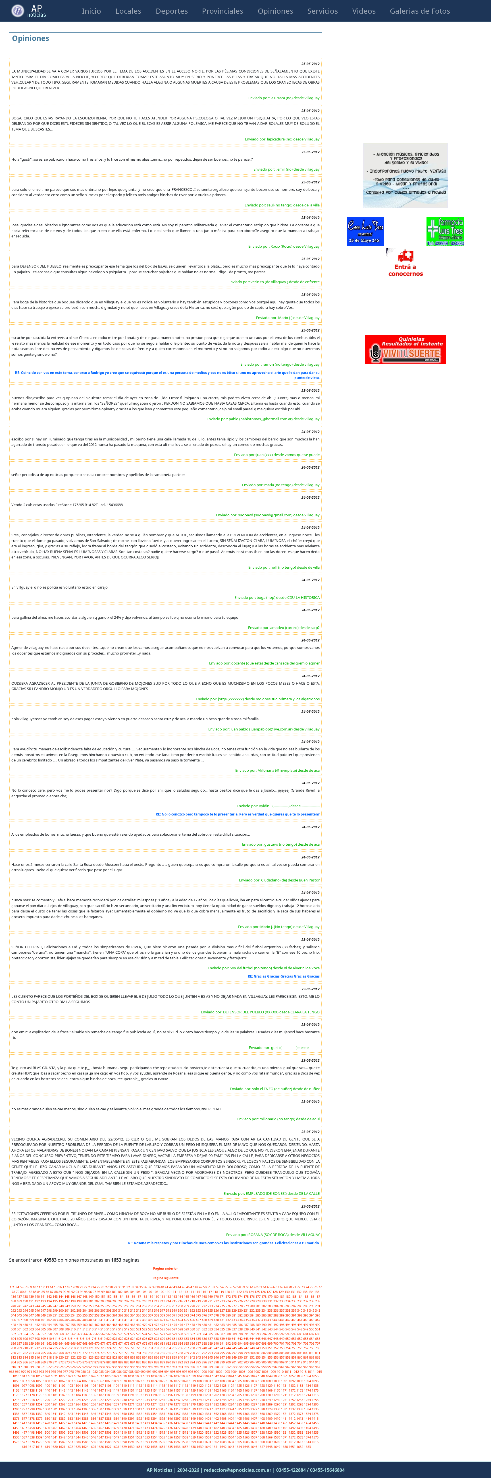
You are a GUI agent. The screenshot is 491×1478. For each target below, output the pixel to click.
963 (294, 1367)
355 (79, 1315)
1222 (62, 1400)
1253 (300, 1400)
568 (109, 1334)
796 (229, 1353)
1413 (300, 1418)
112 (180, 1291)
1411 (285, 1418)
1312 (139, 1409)
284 (276, 1306)
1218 (32, 1400)
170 (217, 1296)
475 (175, 1324)
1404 (231, 1418)
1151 (131, 1390)
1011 (288, 1371)
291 (317, 1306)
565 (91, 1334)
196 (62, 1301)
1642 (223, 1446)
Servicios (322, 11)
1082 (216, 1381)
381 (235, 1315)
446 (312, 1320)
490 (264, 1324)
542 (264, 1329)
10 (35, 1287)
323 (199, 1310)
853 (258, 1357)
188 (14, 1301)
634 (193, 1338)
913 (306, 1362)
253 (91, 1306)
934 (121, 1367)
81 (26, 1291)
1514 (154, 1432)
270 (193, 1306)
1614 (308, 1442)
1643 (231, 1446)
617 (91, 1338)
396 (14, 1320)
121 (234, 1291)
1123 (223, 1385)
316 (157, 1310)
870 (50, 1362)
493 (282, 1324)
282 (264, 1306)
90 (65, 1291)
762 (26, 1353)
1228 (108, 1400)
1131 (285, 1385)
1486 (246, 1428)
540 (252, 1329)
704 (300, 1343)
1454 (308, 1423)
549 (306, 1329)
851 (246, 1357)
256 (109, 1306)
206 (121, 1301)
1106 (93, 1385)
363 (127, 1315)
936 (133, 1367)
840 (181, 1357)
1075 (162, 1381)
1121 (208, 1385)
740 (205, 1348)
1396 (170, 1418)
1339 (39, 1413)
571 (127, 1334)
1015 (318, 1371)
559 (56, 1334)
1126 (246, 1385)
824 (85, 1357)
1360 (200, 1413)
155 (127, 1296)
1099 (39, 1385)
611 (56, 1338)
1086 (246, 1381)
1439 (193, 1423)
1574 (308, 1437)
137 (20, 1296)
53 (218, 1287)
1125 (239, 1385)
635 (199, 1338)
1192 (139, 1395)
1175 (315, 1390)
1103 (70, 1385)
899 (223, 1362)
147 (79, 1296)
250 (73, 1306)
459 (79, 1324)
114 (192, 1291)
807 (294, 1353)
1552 (139, 1437)
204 (109, 1301)
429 (211, 1320)
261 (139, 1306)
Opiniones (275, 11)
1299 (39, 1409)
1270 (124, 1404)
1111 (131, 1385)
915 (317, 1362)
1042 (216, 1376)
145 (67, 1296)
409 (91, 1320)
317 (163, 1310)
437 (258, 1320)
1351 (131, 1413)
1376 (16, 1418)
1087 (254, 1381)
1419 (39, 1423)
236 (300, 1301)
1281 (208, 1404)
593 (258, 1334)
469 (139, 1324)
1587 (101, 1442)
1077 (177, 1381)
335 (270, 1310)
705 (306, 1343)
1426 (93, 1423)
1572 (292, 1437)
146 (73, 1296)
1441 (208, 1423)
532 (205, 1329)
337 (282, 1310)
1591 (131, 1442)
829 (115, 1357)
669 (91, 1343)
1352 (139, 1413)
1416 (16, 1423)
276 (229, 1306)
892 (181, 1362)
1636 (177, 1446)
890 (169, 1362)
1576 (16, 1442)
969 (18, 1371)
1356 (170, 1413)
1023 (70, 1376)
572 (133, 1334)
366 (145, 1315)
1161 (208, 1390)
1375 (315, 1413)
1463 (70, 1428)
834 (145, 1357)
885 (139, 1362)
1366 (246, 1413)
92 (73, 1291)
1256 (16, 1404)
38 (154, 1287)
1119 (193, 1385)
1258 (32, 1404)
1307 (101, 1409)
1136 (16, 1390)
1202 (216, 1395)
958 (264, 1367)
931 (103, 1367)
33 (133, 1287)
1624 (85, 1446)
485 (235, 1324)
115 (198, 1291)
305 (91, 1310)
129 (281, 1291)
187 (317, 1296)
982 (96, 1371)
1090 (277, 1381)
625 (139, 1338)
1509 (116, 1432)
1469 (116, 1428)
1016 (16, 1376)
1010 (280, 1371)
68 (282, 1287)
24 (94, 1287)
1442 (216, 1423)
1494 (308, 1428)
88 (56, 1291)
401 (44, 1320)
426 (193, 1320)
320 (181, 1310)
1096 (16, 1385)
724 (109, 1348)
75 (312, 1287)
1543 (70, 1437)
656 (14, 1343)
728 (133, 1348)
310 (121, 1310)
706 (312, 1343)
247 (56, 1306)
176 (252, 1296)
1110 (124, 1385)
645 (258, 1338)
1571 (285, 1437)
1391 (131, 1418)
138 (26, 1296)
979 (78, 1371)
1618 (39, 1446)
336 (276, 1310)
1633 (154, 1446)
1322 (216, 1409)
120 (228, 1291)
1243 (223, 1400)
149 (91, 1296)
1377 (24, 1418)
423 (175, 1320)
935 (127, 1367)
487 (246, 1324)
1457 (24, 1428)
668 (85, 1343)
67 (278, 1287)
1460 (47, 1428)
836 (157, 1357)
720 (85, 1348)
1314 (154, 1409)
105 (138, 1291)
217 (187, 1301)
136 (14, 1296)
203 (103, 1301)
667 (79, 1343)
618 (97, 1338)
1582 (62, 1442)
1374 (308, 1413)
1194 (154, 1395)
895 (199, 1362)
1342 (62, 1413)
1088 (262, 1381)
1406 (246, 1418)
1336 (16, 1413)
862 (312, 1357)
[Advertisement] (405, 403)
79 (18, 1291)
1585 (85, 1442)
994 (167, 1371)
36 (145, 1287)
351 (56, 1315)
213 (163, 1301)
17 (65, 1287)
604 (14, 1338)
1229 (116, 1400)
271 (199, 1306)
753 (282, 1348)
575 (151, 1334)
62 (256, 1287)
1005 (242, 1371)
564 (85, 1334)
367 (151, 1315)
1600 (200, 1442)
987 (125, 1371)
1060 (47, 1381)
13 (47, 1287)
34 (137, 1287)
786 (169, 1353)
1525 (239, 1432)
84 (39, 1291)
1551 (131, 1437)
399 (32, 1320)
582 (193, 1334)
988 (131, 1371)
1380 (47, 1418)
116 (204, 1291)
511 (79, 1329)
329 (235, 1310)
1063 (70, 1381)
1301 (55, 1409)
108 (156, 1291)
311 (127, 1310)
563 (79, 1334)
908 (276, 1362)
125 (258, 1291)
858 (288, 1357)
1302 (62, 1409)
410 (97, 1320)
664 (62, 1343)
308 (109, 1310)
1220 (47, 1400)
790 (193, 1353)
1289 (269, 1404)
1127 (254, 1385)
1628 (116, 1446)
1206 (246, 1395)
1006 (250, 1371)
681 (163, 1343)
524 (157, 1329)
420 (157, 1320)
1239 (193, 1400)
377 (211, 1315)
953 (235, 1367)
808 (300, 1353)
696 (252, 1343)
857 (282, 1357)
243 (32, 1306)
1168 (262, 1390)
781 (139, 1353)
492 (276, 1324)
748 (252, 1348)
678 (145, 1343)
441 (282, 1320)
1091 (285, 1381)
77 (320, 1287)
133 (305, 1291)
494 (288, 1324)
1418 (32, 1423)
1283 (223, 1404)
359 (103, 1315)
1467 (101, 1428)
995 (173, 1371)
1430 (124, 1423)
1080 (200, 1381)
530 (193, 1329)
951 (223, 1367)
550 (312, 1329)
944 (181, 1367)
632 (181, 1338)
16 (60, 1287)
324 (205, 1310)
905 (258, 1362)
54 (222, 1287)
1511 (131, 1432)
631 (175, 1338)
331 (246, 1310)
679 (151, 1343)
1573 (300, 1437)
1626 (101, 1446)
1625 (93, 1446)
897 (211, 1362)
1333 (300, 1409)
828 (109, 1357)
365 (139, 1315)
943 (175, 1367)
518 (121, 1329)
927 (79, 1367)
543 (270, 1329)
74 (307, 1287)
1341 (55, 1413)
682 (169, 1343)
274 (217, 1306)
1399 (193, 1418)
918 (26, 1367)
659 (32, 1343)
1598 (185, 1442)
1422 (62, 1423)
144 (62, 1296)
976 (60, 1371)
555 (32, 1334)
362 (121, 1315)
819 (56, 1357)
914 (312, 1362)
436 (252, 1320)
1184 (78, 1395)
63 (261, 1287)
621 (115, 1338)
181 (282, 1296)
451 (32, 1324)
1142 (62, 1390)
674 (121, 1343)
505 (44, 1329)
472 (157, 1324)
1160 (200, 1390)
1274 (154, 1404)
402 (50, 1320)
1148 (108, 1390)
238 (312, 1301)
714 (50, 1348)
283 (270, 1306)
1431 (131, 1423)
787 (175, 1353)
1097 (24, 1385)
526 (169, 1329)
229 (258, 1301)
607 (32, 1338)
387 (270, 1315)
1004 (234, 1371)
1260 (47, 1404)
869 (44, 1362)
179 (270, 1296)
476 (181, 1324)
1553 (147, 1437)
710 (26, 1348)
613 (67, 1338)
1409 (269, 1418)
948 (205, 1367)
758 (312, 1348)
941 (163, 1367)
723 (103, 1348)
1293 (300, 1404)
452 (38, 1324)
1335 (315, 1409)
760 (14, 1353)
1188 (108, 1395)
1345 (85, 1413)
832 (133, 1357)
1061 (55, 1381)
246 (50, 1306)
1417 (24, 1423)
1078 (185, 1381)
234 (288, 1301)
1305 (85, 1409)
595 (270, 1334)
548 (300, 1329)
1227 (101, 1400)
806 (288, 1353)
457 (67, 1324)
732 (157, 1348)
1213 (300, 1395)
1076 (170, 1381)
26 (103, 1287)
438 (264, 1320)
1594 (154, 1442)
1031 (131, 1376)
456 (62, 1324)
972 (36, 1371)
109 (162, 1291)
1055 (315, 1376)
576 (157, 1334)
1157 (177, 1390)
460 (85, 1324)
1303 (70, 1409)
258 (121, 1306)
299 (56, 1310)
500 (14, 1329)
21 (82, 1287)
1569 (269, 1437)
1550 (124, 1437)
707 (317, 1343)
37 (150, 1287)
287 (294, 1306)
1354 (154, 1413)
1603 (223, 1442)
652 (300, 1338)
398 (26, 1320)
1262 (62, 1404)
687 (199, 1343)
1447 (254, 1423)
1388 (108, 1418)
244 (38, 1306)
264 (157, 1306)
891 (175, 1362)
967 (317, 1367)
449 (20, 1324)
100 (108, 1291)
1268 (108, 1404)
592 (252, 1334)
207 (127, 1301)
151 (103, 1296)
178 (264, 1296)
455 (56, 1324)
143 (56, 1296)
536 (229, 1329)
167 (199, 1296)
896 (205, 1362)
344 (14, 1315)
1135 (315, 1385)
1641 (216, 1446)
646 (264, 1338)
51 (209, 1287)
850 (241, 1357)
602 (312, 1334)
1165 (239, 1390)
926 (73, 1367)
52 (214, 1287)
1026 (93, 1376)
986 (119, 1371)
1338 (32, 1413)
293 (20, 1310)
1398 (185, 1418)
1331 (285, 1409)
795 (223, 1353)
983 (102, 1371)
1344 (78, 1413)
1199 (193, 1395)
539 (246, 1329)
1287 (254, 1404)
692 (229, 1343)
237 (306, 1301)
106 (144, 1291)
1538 (32, 1437)
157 (139, 1296)
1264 (78, 1404)
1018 (32, 1376)
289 (306, 1306)
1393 (147, 1418)
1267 (101, 1404)
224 (229, 1301)
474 (169, 1324)
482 (217, 1324)
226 (241, 1301)
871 (56, 1362)
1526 (246, 1432)
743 (223, 1348)
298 (50, 1310)
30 (120, 1287)
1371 (285, 1413)
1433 (147, 1423)
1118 (185, 1385)
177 (258, 1296)
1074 (154, 1381)
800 (252, 1353)
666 (73, 1343)
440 (276, 1320)
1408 (262, 1418)
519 (127, 1329)
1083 (223, 1381)
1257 (24, 1404)
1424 (78, 1423)
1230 (124, 1400)
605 (20, 1338)
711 (32, 1348)
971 (30, 1371)
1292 (292, 1404)
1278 (185, 1404)
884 (133, 1362)
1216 (16, 1400)
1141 (55, 1390)
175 (246, 1296)
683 (175, 1343)
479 (199, 1324)
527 (175, 1329)
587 (223, 1334)
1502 (62, 1432)
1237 (177, 1400)
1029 (116, 1376)
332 (252, 1310)
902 (241, 1362)
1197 (177, 1395)
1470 (124, 1428)
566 (97, 1334)
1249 (269, 1400)
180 (276, 1296)
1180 (47, 1395)
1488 (262, 1428)
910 (288, 1362)
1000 (204, 1371)
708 (14, 1348)
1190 (124, 1395)
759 (317, 1348)
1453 (300, 1423)
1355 (162, 1413)
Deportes (172, 11)
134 (311, 1291)
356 (85, 1315)
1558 (185, 1437)
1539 (39, 1437)
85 (43, 1291)
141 (44, 1296)
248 (62, 1306)
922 (50, 1367)
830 (121, 1357)
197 (67, 1301)
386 (264, 1315)
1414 (308, 1418)
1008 (265, 1371)
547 (294, 1329)
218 (193, 1301)
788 (181, 1353)
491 (270, 1324)
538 (241, 1329)
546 (288, 1329)
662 (50, 1343)
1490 (277, 1428)
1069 (116, 1381)
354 (73, 1315)
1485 (239, 1428)
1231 (131, 1400)
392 (300, 1315)
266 (169, 1306)
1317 (177, 1409)
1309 (116, 1409)
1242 (216, 1400)
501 (20, 1329)
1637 (185, 1446)
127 (269, 1291)
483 (223, 1324)
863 (317, 1357)
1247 (254, 1400)
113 (186, 1291)
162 (169, 1296)
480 (205, 1324)
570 (121, 1334)
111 (174, 1291)
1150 (124, 1390)
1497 (24, 1432)
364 (133, 1315)
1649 (277, 1446)
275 (223, 1306)
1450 (277, 1423)
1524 (231, 1432)
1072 (139, 1381)
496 (300, 1324)
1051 (285, 1376)
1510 (124, 1432)
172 (229, 1296)
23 (90, 1287)
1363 (223, 1413)
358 (97, 1315)
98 (99, 1291)
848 (229, 1357)
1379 (39, 1418)
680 (157, 1343)
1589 (116, 1442)
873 (67, 1362)
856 (276, 1357)
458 (73, 1324)
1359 (193, 1413)
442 (288, 1320)
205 (115, 1301)
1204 (231, 1395)
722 (97, 1348)
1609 (269, 1442)
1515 (162, 1432)
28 (111, 1287)
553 (20, 1334)
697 (258, 1343)
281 (258, 1306)
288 (300, 1306)
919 (32, 1367)
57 (235, 1287)
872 (62, 1362)
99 (103, 1291)
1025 (85, 1376)
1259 (39, 1404)
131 (293, 1291)
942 (169, 1367)
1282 (216, 1404)
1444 (231, 1423)
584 (205, 1334)
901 (235, 1362)
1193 (147, 1395)
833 (139, 1357)
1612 (292, 1442)
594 (264, 1334)
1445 (239, 1423)
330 (241, 1310)
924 (62, 1367)
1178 (32, 1395)
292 (14, 1310)
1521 (208, 1432)
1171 (285, 1390)
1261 (55, 1404)
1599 (193, 1442)
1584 (78, 1442)
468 (133, 1324)
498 (312, 1324)
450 (26, 1324)
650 (288, 1338)
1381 (55, 1418)
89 (61, 1291)
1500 (47, 1432)
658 (26, 1343)
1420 (47, 1423)
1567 (254, 1437)
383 (246, 1315)
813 (20, 1357)
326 (217, 1310)
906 (264, 1362)
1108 (108, 1385)
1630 (131, 1446)
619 (103, 1338)
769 (67, 1353)
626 (145, 1338)
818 (50, 1357)
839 (175, 1357)
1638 (193, 1446)
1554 (154, 1437)
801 (258, 1353)
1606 (246, 1442)
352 (62, 1315)
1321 (208, 1409)
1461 (55, 1428)
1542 (62, 1437)
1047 (254, 1376)
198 (73, 1301)
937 (139, 1367)
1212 (292, 1395)
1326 (246, 1409)
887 (151, 1362)
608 (38, 1338)
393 (306, 1315)
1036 (170, 1376)
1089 (269, 1381)
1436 (170, 1423)
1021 (55, 1376)
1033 (147, 1376)
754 (288, 1348)
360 (109, 1315)
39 (158, 1287)
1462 (62, 1428)
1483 (223, 1428)
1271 (131, 1404)
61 (252, 1287)
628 (157, 1338)
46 (188, 1287)
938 (145, 1367)
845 (211, 1357)
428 (205, 1320)
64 (265, 1287)
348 (38, 1315)
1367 (254, 1413)
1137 (24, 1390)
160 (157, 1296)
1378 (32, 1418)
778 (121, 1353)
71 (295, 1287)
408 (85, 1320)
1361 (208, 1413)
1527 (254, 1432)
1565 (239, 1437)
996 (179, 1371)
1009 (273, 1371)
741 (211, 1348)
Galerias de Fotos (420, 11)
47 (192, 1287)
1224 (78, 1400)
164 (181, 1296)
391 (294, 1315)
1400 (200, 1418)
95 (86, 1291)
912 (300, 1362)
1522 (216, 1432)
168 (205, 1296)
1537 (24, 1437)
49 (201, 1287)
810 (312, 1353)
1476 (170, 1428)
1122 (216, 1385)
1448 (262, 1423)
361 (115, 1315)
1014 (311, 1371)
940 (157, 1367)
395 (317, 1315)
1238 (185, 1400)
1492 (292, 1428)
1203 (223, 1395)
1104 (78, 1385)
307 (103, 1310)
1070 (124, 1381)
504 (38, 1329)
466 (121, 1324)
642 (241, 1338)
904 (252, 1362)
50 (205, 1287)
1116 (170, 1385)
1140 (47, 1390)
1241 (208, 1400)
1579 (39, 1442)
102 (120, 1291)
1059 (39, 1381)
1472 (139, 1428)
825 (91, 1357)
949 (211, 1367)
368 (157, 1315)
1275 (162, 1404)
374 (193, 1315)
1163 (223, 1390)
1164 (231, 1390)
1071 (131, 1381)
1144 (78, 1390)
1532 (292, 1432)
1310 (124, 1409)
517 (115, 1329)
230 (264, 1301)
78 (14, 1291)
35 (141, 1287)
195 (56, 1301)
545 (282, 1329)
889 (163, 1362)
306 (97, 1310)
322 (193, 1310)
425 (187, 1320)
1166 (246, 1390)
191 (32, 1301)
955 (246, 1367)
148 (85, 1296)
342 (312, 1310)
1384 (78, 1418)
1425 (85, 1423)
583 (199, 1334)
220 (205, 1301)
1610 (277, 1442)
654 (312, 1338)
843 (199, 1357)
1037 (177, 1376)
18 (69, 1287)
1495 (315, 1428)
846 (217, 1357)
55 (226, 1287)
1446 (246, 1423)
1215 (315, 1395)
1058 (32, 1381)
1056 (16, 1381)
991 (149, 1371)
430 (217, 1320)
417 (139, 1320)
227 (246, 1301)
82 (31, 1291)
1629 (124, 1446)
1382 (62, 1418)
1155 (162, 1390)
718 (73, 1348)
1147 (101, 1390)
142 (50, 1296)
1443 (223, 1423)
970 (24, 1371)
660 (38, 1343)
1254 (308, 1400)
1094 (308, 1381)
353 (67, 1315)
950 (217, 1367)
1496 (16, 1432)
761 (20, 1353)
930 (97, 1367)
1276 (170, 1404)
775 (103, 1353)
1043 (223, 1376)
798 (241, 1353)
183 (294, 1296)
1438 (185, 1423)
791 (199, 1353)
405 (67, 1320)
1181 (55, 1395)
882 (121, 1362)
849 (235, 1357)
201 (91, 1301)
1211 (285, 1395)
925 (67, 1367)
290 (312, 1306)
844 (205, 1357)
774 (97, 1353)
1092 (292, 1381)
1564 (231, 1437)
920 (38, 1367)
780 (133, 1353)
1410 (277, 1418)
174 (241, 1296)
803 (270, 1353)
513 (91, 1329)
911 (294, 1362)
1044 (231, 1376)
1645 (246, 1446)
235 (294, 1301)
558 (50, 1334)
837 (163, 1357)
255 (103, 1306)
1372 (292, 1413)
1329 (269, 1409)
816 (38, 1357)
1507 (101, 1432)
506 (50, 1329)
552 (14, 1334)
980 (84, 1371)
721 (91, 1348)
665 (67, 1343)
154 (121, 1296)
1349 (116, 1413)
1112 (139, 1385)
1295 (315, 1404)
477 (187, 1324)
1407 (254, 1418)
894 (193, 1362)
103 (126, 1291)
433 (235, 1320)
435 (246, 1320)
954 (241, 1367)
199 (79, 1301)
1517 (177, 1432)
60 (248, 1287)
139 (32, 1296)
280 (252, 1306)
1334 (308, 1409)
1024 (78, 1376)
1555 (162, 1437)
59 (244, 1287)
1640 (208, 1446)
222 (217, 1301)
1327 (254, 1409)
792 (205, 1353)
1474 (154, 1428)
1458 (32, 1428)
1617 (32, 1446)
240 (14, 1306)
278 (241, 1306)
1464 (78, 1428)
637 (211, 1338)
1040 (200, 1376)
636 (205, 1338)
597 (282, 1334)
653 (306, 1338)
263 (151, 1306)
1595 (162, 1442)
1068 (108, 1381)
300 (62, 1310)
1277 (177, 1404)
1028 (108, 1376)
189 (20, 1301)
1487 (254, 1428)
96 (90, 1291)
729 (139, 1348)
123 (246, 1291)
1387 (101, 1418)
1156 (170, 1390)
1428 (108, 1423)
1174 (308, 1390)
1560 (200, 1437)
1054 (308, 1376)
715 (56, 1348)
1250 (277, 1400)
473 (163, 1324)
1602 (216, 1442)
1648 (269, 1446)
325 (211, 1310)
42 (171, 1287)
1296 (16, 1409)
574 (145, 1334)
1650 (285, 1446)
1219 (39, 1400)
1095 (315, 1381)
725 (115, 1348)
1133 (300, 1385)
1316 (170, 1409)
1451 (285, 1423)
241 (20, 1306)
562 (73, 1334)
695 (246, 1343)
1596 (170, 1442)
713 (44, 1348)
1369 (269, 1413)
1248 (262, 1400)
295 (32, 1310)
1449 (269, 1423)
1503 (70, 1432)
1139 (39, 1390)
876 (85, 1362)
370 (169, 1315)
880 (109, 1362)
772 (85, 1353)
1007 (257, 1371)
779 (127, 1353)
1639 (200, 1446)
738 (193, 1348)
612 (62, 1338)
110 (168, 1291)
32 (128, 1287)
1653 (307, 1446)
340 (300, 1310)
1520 (200, 1432)
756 (300, 1348)
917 (20, 1367)
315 (151, 1310)
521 (139, 1329)
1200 (200, 1395)
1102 (62, 1385)
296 (38, 1310)
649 (282, 1338)
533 (211, 1329)
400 (38, 1320)
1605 (239, 1442)
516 (109, 1329)
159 (151, 1296)
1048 (262, 1376)
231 (270, 1301)
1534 (308, 1432)
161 (163, 1296)
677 (139, 1343)
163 (175, 1296)
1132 (292, 1385)
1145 (85, 1390)
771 (79, 1353)
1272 (139, 1404)
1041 (208, 1376)
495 (294, 1324)
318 (169, 1310)
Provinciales (222, 11)
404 (62, 1320)
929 (91, 1367)
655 (317, 1338)
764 (38, 1353)
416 (133, 1320)
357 (91, 1315)
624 (133, 1338)
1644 (239, 1446)
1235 (162, 1400)
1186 (93, 1395)
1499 (39, 1432)
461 (91, 1324)
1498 (32, 1432)
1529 (269, 1432)
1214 (308, 1395)
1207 (254, 1395)
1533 (300, 1432)
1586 (93, 1442)
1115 (162, 1385)
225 (235, 1301)
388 (276, 1315)
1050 (277, 1376)
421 (163, 1320)
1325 (239, 1409)
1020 (47, 1376)
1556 (170, 1437)
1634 (162, 1446)
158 (145, 1296)
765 (44, 1353)
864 (14, 1362)
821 (67, 1357)
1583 (70, 1442)
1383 (70, 1418)
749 (258, 1348)
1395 (162, 1418)
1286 (246, 1404)
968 (12, 1371)
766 (50, 1353)
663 (56, 1343)
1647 (262, 1446)
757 (306, 1348)
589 (235, 1334)
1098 (32, 1385)
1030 (124, 1376)
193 (44, 1301)
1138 (32, 1390)
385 (258, 1315)
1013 (303, 1371)
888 (157, 1362)
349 (44, 1315)
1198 (185, 1395)
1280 (200, 1404)
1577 (24, 1442)
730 (145, 1348)
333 (258, 1310)
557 (44, 1334)
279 (246, 1306)
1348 (108, 1413)
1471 (131, 1428)
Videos (364, 11)
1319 (193, 1409)
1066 (93, 1381)
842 (193, 1357)
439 (270, 1320)
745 (235, 1348)
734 (169, 1348)
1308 (108, 1409)
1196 (170, 1395)
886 (145, 1362)
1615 (315, 1442)
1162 (216, 1390)
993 (161, 1371)
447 (317, 1320)
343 (317, 1310)
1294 (308, 1404)
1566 (246, 1437)
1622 (70, 1446)
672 (109, 1343)
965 (306, 1367)
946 (193, 1367)
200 (85, 1301)
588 (229, 1334)
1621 (62, 1446)
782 (145, 1353)
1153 (147, 1390)
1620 (55, 1446)
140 (38, 1296)
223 (223, 1301)
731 (151, 1348)
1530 (277, 1432)
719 (79, 1348)
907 (270, 1362)
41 (167, 1287)
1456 (16, 1428)
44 (180, 1287)
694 (241, 1343)
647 (270, 1338)
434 (241, 1320)
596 (276, 1334)
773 (91, 1353)
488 (252, 1324)
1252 (292, 1400)
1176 (16, 1395)
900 (229, 1362)
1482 (216, 1428)
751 (270, 1348)
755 (294, 1348)
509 (67, 1329)
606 (26, 1338)
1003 (227, 1371)
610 (50, 1338)
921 (44, 1367)
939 (151, 1367)
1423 (70, 1423)
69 (286, 1287)
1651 (292, 1446)
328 (229, 1310)
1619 (47, 1446)
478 (193, 1324)
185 (306, 1296)
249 (67, 1306)
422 (169, 1320)
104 (132, 1291)
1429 (116, 1423)
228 (252, 1301)
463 (103, 1324)
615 (79, 1338)
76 (316, 1287)
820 (62, 1357)
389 (282, 1315)
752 (276, 1348)
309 (115, 1310)
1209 (269, 1395)
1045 (239, 1376)
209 (139, 1301)
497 (306, 1324)
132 (299, 1291)
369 (163, 1315)
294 (26, 1310)
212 (157, 1301)
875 (79, 1362)
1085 (239, 1381)
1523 (223, 1432)
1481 (208, 1428)
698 (264, 1343)
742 (217, 1348)
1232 (139, 1400)
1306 (93, 1409)
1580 (47, 1442)
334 (264, 1310)
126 (264, 1291)
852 (252, 1357)
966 (312, 1367)
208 (133, 1301)
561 (67, 1334)
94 (82, 1291)
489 (258, 1324)
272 (205, 1306)
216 (181, 1301)
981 (90, 1371)
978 (72, 1371)
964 (300, 1367)
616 (85, 1338)
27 (107, 1287)
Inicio (91, 11)
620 (109, 1338)
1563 (223, 1437)
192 (38, 1301)
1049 (269, 1376)
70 (290, 1287)
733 (163, 1348)
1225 (85, 1400)
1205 (239, 1395)
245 (44, 1306)
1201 (208, 1395)
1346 (93, 1413)
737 (187, 1348)
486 (241, 1324)
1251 (285, 1400)
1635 (170, 1446)
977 (66, 1371)
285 (282, 1306)
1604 (231, 1442)
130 (287, 1291)
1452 (292, 1423)
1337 (24, 1413)
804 (276, 1353)
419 (151, 1320)
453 (44, 1324)
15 (56, 1287)
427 (199, 1320)
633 (187, 1338)
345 (20, 1315)
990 (143, 1371)
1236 (170, 1400)
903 (246, 1362)
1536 (16, 1437)
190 (26, 1301)
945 (187, 1367)
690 (217, 1343)
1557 (177, 1437)
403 (56, 1320)
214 (169, 1301)
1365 (239, 1413)
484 (229, 1324)
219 (199, 1301)
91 (69, 1291)
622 (121, 1338)
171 (223, 1296)
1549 (116, 1437)
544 (276, 1329)
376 (205, 1315)
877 (91, 1362)
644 (252, 1338)
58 (239, 1287)
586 (217, 1334)
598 (288, 1334)
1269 (116, 1404)
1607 (254, 1442)
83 (35, 1291)
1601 (208, 1442)
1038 (185, 1376)
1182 (62, 1395)
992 (155, 1371)
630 (169, 1338)
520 (133, 1329)
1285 (239, 1404)
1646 (254, 1446)
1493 (300, 1428)
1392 (139, 1418)
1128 (262, 1385)
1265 (85, 1404)
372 (181, 1315)
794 (217, 1353)
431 (223, 1320)
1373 (300, 1413)
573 (139, 1334)
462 (97, 1324)
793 (211, 1353)
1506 (93, 1432)
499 (317, 1324)
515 (103, 1329)
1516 (170, 1432)
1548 (108, 1437)
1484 (231, 1428)
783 (151, 1353)
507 (56, 1329)
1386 (93, 1418)
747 (246, 1348)
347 (32, 1315)
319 (175, 1310)
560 (62, 1334)
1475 (162, 1428)
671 (103, 1343)
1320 (200, 1409)
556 (38, 1334)
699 (270, 1343)
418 (145, 1320)
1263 (70, 1404)
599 (294, 1334)
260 (133, 1306)
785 (163, 1353)
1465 (85, 1428)
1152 (139, 1390)
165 (187, 1296)
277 (235, 1306)
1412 (292, 1418)
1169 (269, 1390)
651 (294, 1338)
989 (137, 1371)
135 (316, 1291)
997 (185, 1371)
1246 (246, 1400)
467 (127, 1324)
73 (303, 1287)
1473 (147, 1428)
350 (50, 1315)
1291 (285, 1404)
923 (56, 1367)
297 (44, 1310)
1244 (231, 1400)
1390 (124, 1418)
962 (288, 1367)
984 (108, 1371)
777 (115, 1353)
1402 (216, 1418)
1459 (39, 1428)
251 (79, 1306)
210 (145, 1301)
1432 (139, 1423)
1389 (116, 1418)
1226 (93, 1400)
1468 (108, 1428)
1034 (154, 1376)
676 (133, 1343)
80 (22, 1291)
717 (67, 1348)
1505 (85, 1432)
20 (77, 1287)
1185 (85, 1395)
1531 (285, 1432)
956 (252, 1367)
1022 (62, 1376)
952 (229, 1367)
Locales (128, 11)
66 (273, 1287)
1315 (162, 1409)
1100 (47, 1385)
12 (43, 1287)
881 (115, 1362)
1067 (101, 1381)
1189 (116, 1395)
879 (103, 1362)
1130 (277, 1385)
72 (299, 1287)
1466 (93, 1428)
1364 (231, 1413)
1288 (262, 1404)
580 (181, 1334)
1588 (108, 1442)
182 (288, 1296)
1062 (62, 1381)
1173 (300, 1390)
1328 (262, 1409)
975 (54, 1371)
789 (187, 1353)
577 (163, 1334)
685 (187, 1343)
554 (26, 1334)
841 (187, 1357)
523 (151, 1329)
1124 (231, 1385)
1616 (24, 1446)
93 (78, 1291)
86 (48, 1291)
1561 (208, 1437)
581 (187, 1334)
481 (211, 1324)
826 (97, 1357)
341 (306, 1310)
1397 (177, 1418)
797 (235, 1353)
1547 (101, 1437)
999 (197, 1371)
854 (264, 1357)
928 (85, 1367)
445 (306, 1320)
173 (235, 1296)
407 (79, 1320)
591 (246, 1334)
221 (211, 1301)
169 (211, 1296)
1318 (185, 1409)
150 (97, 1296)
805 (282, 1353)
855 (270, 1357)
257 (115, 1306)
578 (169, 1334)
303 (79, 1310)
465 (115, 1324)
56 (231, 1287)
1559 (193, 1437)
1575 (315, 1437)
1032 (139, 1376)
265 (163, 1306)
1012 (296, 1371)
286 (288, 1306)
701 (282, 1343)
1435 (162, 1423)
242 (26, 1306)
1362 (216, 1413)
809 (306, 1353)
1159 (193, 1390)
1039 (193, 1376)
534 (217, 1329)
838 (169, 1357)
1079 (193, 1381)
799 (246, 1353)
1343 (70, 1413)
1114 (154, 1385)
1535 (315, 1432)
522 (145, 1329)
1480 (200, 1428)
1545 (85, 1437)
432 (229, 1320)
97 (95, 1291)
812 (14, 1357)
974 (48, 1371)
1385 (85, 1418)
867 (32, 1362)
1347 (101, 1413)
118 (216, 1291)
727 (127, 1348)
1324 (231, 1409)
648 (276, 1338)
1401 (208, 1418)
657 (20, 1343)
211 (151, 1301)
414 (121, 1320)
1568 (262, 1437)
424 (181, 1320)
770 (73, 1353)
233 (282, 1301)
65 (269, 1287)
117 (210, 1291)
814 (26, 1357)
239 (317, 1301)
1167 (254, 1390)
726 (121, 1348)
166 (193, 1296)
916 (14, 1367)
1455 (315, 1423)
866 (26, 1362)
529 (187, 1329)
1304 (78, 1409)
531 (199, 1329)
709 (20, 1348)
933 (115, 1367)
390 (288, 1315)
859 (294, 1357)
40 (163, 1287)
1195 (162, 1395)
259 (127, 1306)
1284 (231, 1404)
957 (258, 1367)
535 (223, 1329)
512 (85, 1329)
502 (26, 1329)
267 (175, 1306)
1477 (177, 1428)
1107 (101, 1385)
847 (223, 1357)
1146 (93, 1390)
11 (39, 1287)
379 (223, 1315)
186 (312, 1296)
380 (229, 1315)
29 (116, 1287)
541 (258, 1329)
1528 (262, 1432)
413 (115, 1320)
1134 (308, 1385)
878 (97, 1362)
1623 (78, 1446)
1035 (162, 1376)
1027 (101, 1376)
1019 (39, 1376)
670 (97, 1343)
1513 (147, 1432)
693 (235, 1343)
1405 (239, 1418)
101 (114, 1291)
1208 (262, 1395)
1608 (262, 1442)
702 (288, 1343)
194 (50, 1301)
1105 (85, 1385)
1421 (55, 1423)
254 (97, 1306)
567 (103, 1334)
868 (38, 1362)
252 (85, 1306)
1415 (315, 1418)
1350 (124, 1413)
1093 (300, 1381)
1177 (24, 1395)
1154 (154, 1390)
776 (109, 1353)
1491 (285, 1428)
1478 (185, 1428)
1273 (147, 1404)
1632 (147, 1446)
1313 (147, 1409)
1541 (55, 1437)
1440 (200, 1423)
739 (199, 1348)
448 (14, 1324)
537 (235, 1329)
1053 (300, 1376)
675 (127, 1343)
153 (115, 1296)
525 (163, 1329)
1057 (24, 1381)
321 (187, 1310)
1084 (231, 1381)
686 (193, 1343)
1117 (177, 1385)
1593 (147, 1442)
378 (217, 1315)
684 (181, 1343)
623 (127, 1338)
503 (32, 1329)
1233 (147, 1400)
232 (276, 1301)
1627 (108, 1446)
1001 (211, 1371)
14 (52, 1287)
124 (252, 1291)
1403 (223, 1418)
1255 (315, 1400)
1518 (185, 1432)
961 (282, 1367)
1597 (177, 1442)
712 (38, 1348)
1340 (47, 1413)
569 (115, 1334)
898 (217, 1362)
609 (44, 1338)
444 (300, 1320)
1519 (193, 1432)
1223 (70, 1400)
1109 (116, 1385)
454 (50, 1324)
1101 (55, 1385)
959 (270, 1367)
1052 (292, 1376)
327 (223, 1310)
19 (73, 1287)
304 (85, 1310)
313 (139, 1310)
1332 (292, 1409)
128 (275, 1291)
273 (211, 1306)
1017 (24, 1376)
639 (223, 1338)
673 (115, 1343)
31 (124, 1287)
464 (109, 1324)
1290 (277, 1404)
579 (175, 1334)
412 (109, 1320)
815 (32, 1357)
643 (246, 1338)
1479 (193, 1428)
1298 (32, 1409)
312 (133, 1310)
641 (235, 1338)
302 (73, 1310)
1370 (277, 1413)
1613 (300, 1442)
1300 (47, 1409)
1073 (147, 1381)
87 (52, 1291)
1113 (147, 1385)
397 (20, 1320)
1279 (193, 1404)
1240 (200, 1400)
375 (199, 1315)
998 (191, 1371)
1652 (300, 1446)
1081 (208, 1381)
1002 (219, 1371)
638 (217, 1338)
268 (181, 1306)
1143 (70, 1390)
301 (67, 1310)
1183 (70, 1395)
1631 (139, 1446)
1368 (262, 1413)
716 (62, 1348)
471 (151, 1324)
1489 (269, 1428)
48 (197, 1287)
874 (73, 1362)
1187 (101, 1395)
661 (44, 1343)
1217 (24, 1400)
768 (62, 1353)
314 (145, 1310)
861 (306, 1357)
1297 (24, 1409)
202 (97, 1301)
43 (175, 1287)
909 (282, 1362)
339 (294, 1310)
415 (127, 1320)
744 (229, 1348)
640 (229, 1338)
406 (73, 1320)
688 (205, 1343)
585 (211, 1334)
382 (241, 1315)
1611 (285, 1442)
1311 (131, 1409)
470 (145, 1324)
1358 (185, 1413)
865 (20, 1362)
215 (175, 1301)
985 (113, 1371)
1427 (101, 1423)
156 (133, 1296)
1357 (177, 1413)
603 (317, 1334)
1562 (216, 1437)
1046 (246, 1376)
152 (109, 1296)
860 (300, 1357)
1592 (139, 1442)
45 (184, 1287)
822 (73, 1357)
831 (127, 1357)
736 (181, 1348)
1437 (177, 1423)
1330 (277, 1409)
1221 (55, 1400)
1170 (277, 1390)
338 (288, 1310)
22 (86, 1287)
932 (109, 1367)
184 (300, 1296)
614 (73, 1338)
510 (73, 1329)
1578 (32, 1442)
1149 (116, 1390)
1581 (55, 1442)
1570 (277, 1437)
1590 (124, 1442)
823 (79, 1357)
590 (241, 1334)
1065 (85, 1381)
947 (199, 1367)
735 (175, 1348)
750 (264, 1348)
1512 (139, 1432)
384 (252, 1315)
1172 (292, 1390)
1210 (277, 1395)
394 (312, 1315)
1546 (93, 1437)
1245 (239, 1400)
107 (150, 1291)
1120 (200, 1385)
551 (317, 1329)
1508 (108, 1432)
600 (300, 1334)
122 (240, 1291)
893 (187, 1362)
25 (99, 1287)
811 (317, 1353)
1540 (47, 1437)
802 (264, 1353)
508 (62, 1329)
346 (26, 1315)
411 (103, 1320)
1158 (185, 1390)
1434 (154, 1423)
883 (127, 1362)
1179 (39, 1395)
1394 (154, 1418)
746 (241, 1348)
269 (187, 1306)
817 (44, 1357)
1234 (154, 1400)
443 (294, 1320)
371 (175, 1315)
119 (222, 1291)
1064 (78, 1381)
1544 (78, 1437)
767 (56, 1353)
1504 (78, 1432)
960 (276, 1367)
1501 (55, 1432)
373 (187, 1315)
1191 (131, 1395)
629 (163, 1338)
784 (157, 1353)
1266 (93, 1404)
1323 (223, 1409)
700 (276, 1343)
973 (42, 1371)
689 (211, 1343)
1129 (269, 1385)
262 (145, 1306)
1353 (147, 1413)
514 (97, 1329)
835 (151, 1357)
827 (103, 1357)
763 (32, 1353)
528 (181, 1329)
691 (223, 1343)
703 (294, 1343)
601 (306, 1334)
